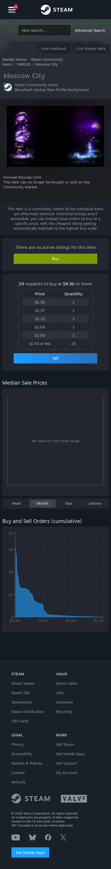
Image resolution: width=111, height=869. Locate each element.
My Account (66, 772)
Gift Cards (19, 721)
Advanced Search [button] (90, 30)
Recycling (64, 711)
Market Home (14, 59)
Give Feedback (53, 48)
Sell (55, 358)
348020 (24, 64)
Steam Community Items (36, 84)
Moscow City (46, 64)
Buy (55, 258)
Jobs (60, 692)
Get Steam (65, 744)
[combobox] (44, 30)
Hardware (64, 702)
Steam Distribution (27, 711)
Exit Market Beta (91, 48)
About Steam (22, 683)
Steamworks (21, 702)
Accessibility (21, 753)
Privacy (17, 744)
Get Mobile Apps (30, 852)
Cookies (18, 772)
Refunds (18, 782)
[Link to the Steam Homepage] (57, 11)
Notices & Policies (26, 763)
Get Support (66, 763)
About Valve (66, 683)
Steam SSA (20, 692)
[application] (55, 445)
